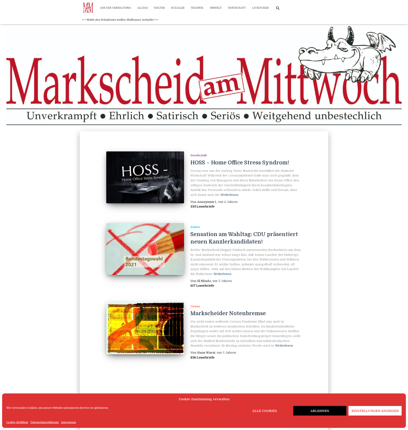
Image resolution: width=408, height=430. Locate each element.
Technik (197, 7)
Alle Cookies (264, 411)
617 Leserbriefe (202, 285)
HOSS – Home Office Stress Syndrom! (239, 162)
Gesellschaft (198, 155)
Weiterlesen (229, 194)
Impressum (68, 422)
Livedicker (260, 7)
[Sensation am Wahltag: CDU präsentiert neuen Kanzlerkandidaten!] (145, 249)
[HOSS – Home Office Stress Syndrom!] (145, 177)
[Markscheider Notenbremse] (145, 328)
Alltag (142, 7)
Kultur (159, 7)
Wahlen (195, 227)
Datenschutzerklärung (44, 422)
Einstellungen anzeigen (375, 411)
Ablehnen (319, 411)
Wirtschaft (237, 7)
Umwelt (216, 7)
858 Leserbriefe (202, 357)
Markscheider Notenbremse (228, 313)
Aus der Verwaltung (115, 7)
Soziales (177, 7)
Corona (195, 306)
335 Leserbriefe (202, 206)
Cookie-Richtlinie (17, 422)
